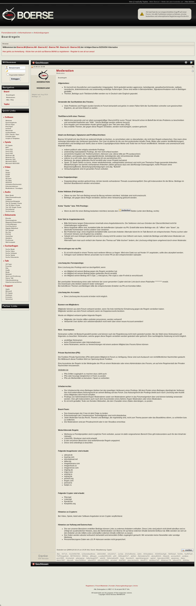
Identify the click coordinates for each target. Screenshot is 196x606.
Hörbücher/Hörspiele (13, 201)
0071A (64, 554)
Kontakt (112, 586)
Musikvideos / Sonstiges (14, 188)
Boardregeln (10, 95)
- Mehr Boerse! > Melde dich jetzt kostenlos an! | (171, 2)
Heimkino (9, 238)
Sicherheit (9, 299)
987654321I (75, 556)
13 (40, 96)
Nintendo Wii (10, 155)
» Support (8, 286)
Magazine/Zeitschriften (13, 222)
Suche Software (11, 253)
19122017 (111, 554)
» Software (8, 117)
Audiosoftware (11, 132)
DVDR (8, 174)
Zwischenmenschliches (14, 282)
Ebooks (8, 218)
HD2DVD (9, 182)
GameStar (9, 236)
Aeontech (130, 558)
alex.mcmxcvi (133, 560)
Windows (9, 120)
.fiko (58, 554)
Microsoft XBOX (11, 161)
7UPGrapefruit (62, 556)
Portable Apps (10, 136)
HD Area (8, 178)
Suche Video (10, 251)
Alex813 (143, 560)
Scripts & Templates (12, 138)
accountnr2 (175, 556)
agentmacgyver (142, 558)
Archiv (136, 586)
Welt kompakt (10, 242)
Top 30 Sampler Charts (14, 203)
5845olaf (172, 554)
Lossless (9, 199)
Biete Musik (10, 195)
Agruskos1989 (163, 558)
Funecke (9, 266)
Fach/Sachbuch (11, 226)
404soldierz (148, 554)
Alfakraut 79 (166, 560)
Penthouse (9, 240)
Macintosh (9, 130)
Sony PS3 (9, 151)
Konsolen (9, 297)
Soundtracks (10, 209)
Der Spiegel (10, 230)
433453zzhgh (160, 554)
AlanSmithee (80, 560)
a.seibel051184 (104, 556)
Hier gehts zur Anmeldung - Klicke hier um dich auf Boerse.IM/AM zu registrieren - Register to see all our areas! (48, 51)
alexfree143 (154, 560)
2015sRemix (130, 554)
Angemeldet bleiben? (16, 75)
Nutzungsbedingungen (124, 586)
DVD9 (8, 176)
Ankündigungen (41, 33)
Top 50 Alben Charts (13, 205)
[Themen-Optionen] (186, 63)
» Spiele (7, 142)
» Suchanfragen (10, 246)
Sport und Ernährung (13, 276)
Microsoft (9, 291)
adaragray (80, 558)
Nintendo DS (10, 157)
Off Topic (9, 264)
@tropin (93, 556)
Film (7, 268)
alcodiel (113, 560)
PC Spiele (9, 293)
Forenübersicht (9, 33)
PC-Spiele (9, 145)
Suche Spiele (10, 255)
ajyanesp (175, 558)
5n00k (180, 554)
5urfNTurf (188, 554)
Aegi (122, 558)
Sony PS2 (9, 149)
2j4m (139, 554)
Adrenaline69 (112, 558)
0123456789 (74, 554)
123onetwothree (88, 554)
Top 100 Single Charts (13, 207)
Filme (7, 170)
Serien (8, 172)
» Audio (7, 192)
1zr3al (120, 554)
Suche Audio (10, 211)
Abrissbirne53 (143, 556)
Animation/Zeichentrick (13, 184)
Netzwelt (8, 274)
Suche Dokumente (12, 257)
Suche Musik (10, 249)
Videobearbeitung (12, 280)
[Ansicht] (191, 63)
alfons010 (177, 560)
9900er (85, 556)
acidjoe (185, 556)
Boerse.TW (54, 47)
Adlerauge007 (92, 558)
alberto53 (92, 560)
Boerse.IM (21, 47)
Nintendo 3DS (10, 159)
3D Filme (9, 180)
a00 (114, 556)
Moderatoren (10, 97)
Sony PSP (9, 153)
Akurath (70, 560)
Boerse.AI (64, 47)
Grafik (8, 270)
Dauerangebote (11, 122)
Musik (7, 272)
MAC (7, 147)
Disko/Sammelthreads (13, 197)
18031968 (101, 554)
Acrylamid (70, 558)
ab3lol (133, 556)
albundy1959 (103, 560)
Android (8, 128)
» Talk (6, 261)
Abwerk (166, 556)
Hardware (9, 295)
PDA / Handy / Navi (12, 134)
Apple (8, 289)
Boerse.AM (32, 47)
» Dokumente (9, 215)
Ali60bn (186, 560)
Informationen (25, 33)
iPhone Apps (10, 124)
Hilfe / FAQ (10, 100)
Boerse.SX (75, 47)
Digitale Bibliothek (12, 228)
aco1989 (60, 558)
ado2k (102, 558)
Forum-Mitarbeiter (102, 586)
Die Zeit (8, 232)
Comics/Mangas (11, 224)
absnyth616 (156, 556)
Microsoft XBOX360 (12, 163)
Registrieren (90, 586)
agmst (152, 558)
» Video (6, 167)
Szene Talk (9, 278)
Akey (183, 558)
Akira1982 (61, 560)
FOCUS (8, 234)
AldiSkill (122, 560)
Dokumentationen (12, 186)
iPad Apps (9, 126)
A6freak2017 (123, 556)
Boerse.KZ (42, 47)
